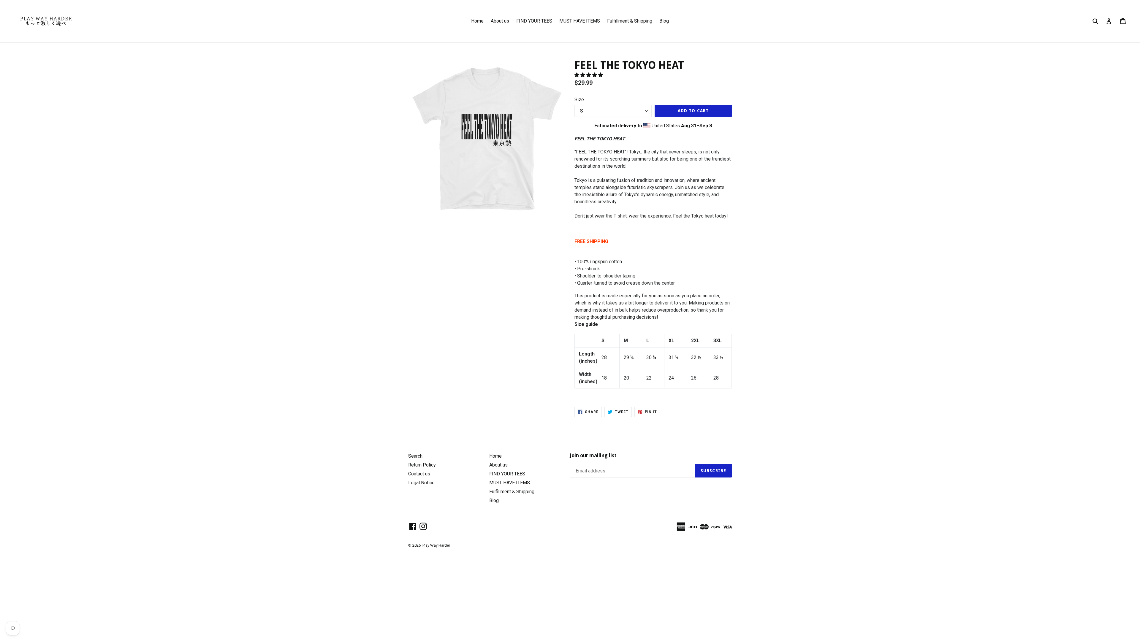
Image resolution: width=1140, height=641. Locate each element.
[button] (589, 75)
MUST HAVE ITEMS (579, 21)
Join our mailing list (593, 455)
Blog (664, 21)
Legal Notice (421, 482)
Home (477, 21)
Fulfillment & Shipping (629, 21)
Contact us (419, 474)
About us (500, 21)
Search (415, 456)
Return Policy (422, 465)
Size (579, 99)
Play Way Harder (436, 545)
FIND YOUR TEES (534, 21)
